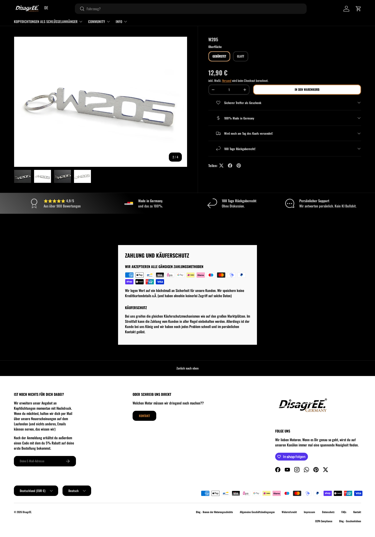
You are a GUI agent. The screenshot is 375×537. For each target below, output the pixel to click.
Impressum (309, 512)
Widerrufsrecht (289, 512)
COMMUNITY (96, 21)
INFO (119, 21)
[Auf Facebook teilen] (230, 165)
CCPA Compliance (323, 521)
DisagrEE (27, 512)
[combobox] (191, 8)
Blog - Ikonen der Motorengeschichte (214, 512)
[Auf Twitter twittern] (221, 165)
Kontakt (144, 415)
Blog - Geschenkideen (350, 521)
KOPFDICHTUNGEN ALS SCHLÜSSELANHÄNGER (45, 21)
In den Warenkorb (307, 89)
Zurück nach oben (187, 368)
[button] (358, 8)
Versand (226, 80)
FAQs (343, 512)
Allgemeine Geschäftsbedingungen (257, 512)
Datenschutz (328, 512)
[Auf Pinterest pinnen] (238, 165)
